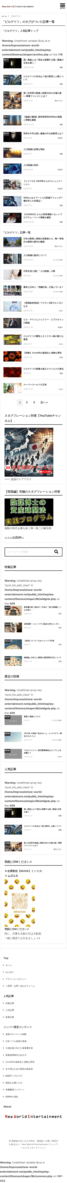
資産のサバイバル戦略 (16, 1034)
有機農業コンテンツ (15, 1089)
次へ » (44, 402)
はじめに (10, 972)
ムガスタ (13, 875)
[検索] (56, 552)
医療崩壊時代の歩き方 (16, 1055)
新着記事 (10, 1017)
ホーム (4, 16)
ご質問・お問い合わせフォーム (20, 986)
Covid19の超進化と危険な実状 (20, 1062)
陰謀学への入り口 (14, 1075)
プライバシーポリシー (16, 979)
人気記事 (10, 1010)
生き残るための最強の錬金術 (19, 1069)
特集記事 (10, 1003)
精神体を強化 (12, 1096)
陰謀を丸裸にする (14, 1082)
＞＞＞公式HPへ (14, 537)
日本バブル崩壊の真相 (16, 1041)
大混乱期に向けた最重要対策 (19, 1048)
